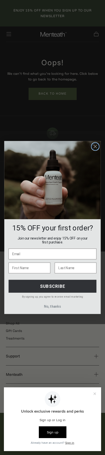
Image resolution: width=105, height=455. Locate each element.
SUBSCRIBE (52, 286)
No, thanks (52, 306)
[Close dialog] (95, 146)
